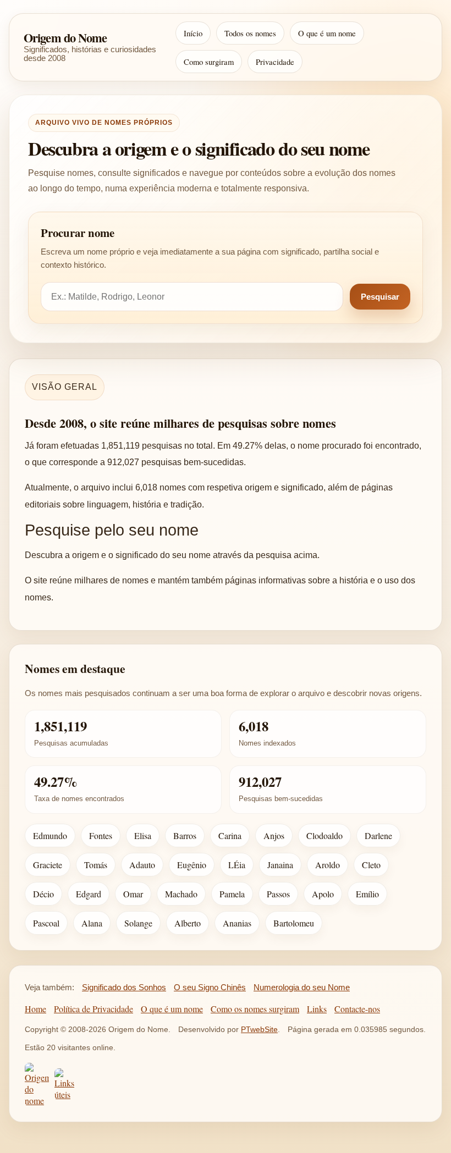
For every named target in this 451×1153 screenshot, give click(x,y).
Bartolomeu (293, 923)
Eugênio (191, 864)
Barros (184, 835)
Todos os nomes (250, 32)
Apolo (323, 894)
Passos (278, 894)
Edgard (88, 894)
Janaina (280, 864)
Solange (138, 923)
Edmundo (50, 835)
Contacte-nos (357, 1008)
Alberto (187, 923)
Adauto (142, 864)
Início (193, 32)
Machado (181, 894)
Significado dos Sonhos (124, 987)
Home (35, 1008)
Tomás (95, 864)
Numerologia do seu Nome (302, 987)
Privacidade (275, 61)
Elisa (142, 835)
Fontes (100, 835)
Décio (43, 894)
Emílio (367, 894)
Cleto (371, 864)
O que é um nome (327, 32)
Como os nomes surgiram (255, 1008)
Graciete (47, 864)
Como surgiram (209, 61)
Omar (133, 894)
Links (317, 1008)
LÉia (236, 864)
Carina (229, 835)
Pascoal (46, 923)
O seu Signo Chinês (210, 987)
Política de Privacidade (93, 1008)
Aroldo (327, 864)
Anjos (273, 835)
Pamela (232, 894)
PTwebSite (259, 1029)
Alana (91, 923)
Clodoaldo (324, 835)
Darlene (378, 835)
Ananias (237, 923)
